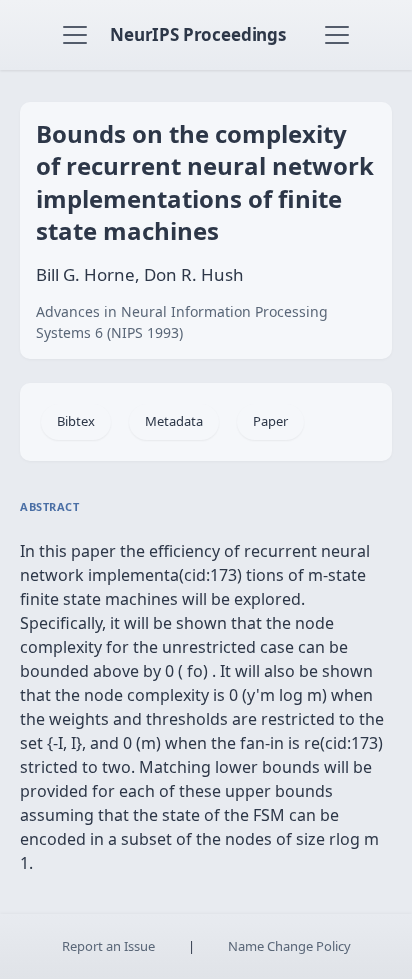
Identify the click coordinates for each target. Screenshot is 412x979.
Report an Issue (108, 946)
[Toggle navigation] (75, 35)
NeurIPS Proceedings (198, 34)
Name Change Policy (289, 946)
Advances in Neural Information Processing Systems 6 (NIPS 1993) (182, 322)
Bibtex (76, 421)
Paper (270, 421)
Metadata (174, 421)
